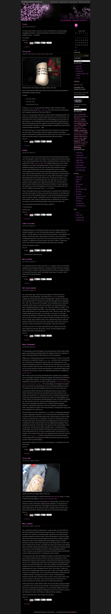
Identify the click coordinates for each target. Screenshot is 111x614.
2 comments (27, 519)
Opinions (39, 54)
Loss (79, 133)
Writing (77, 147)
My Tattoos (79, 191)
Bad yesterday (27, 259)
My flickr (78, 186)
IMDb (77, 182)
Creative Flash (37, 526)
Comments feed (80, 217)
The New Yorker (80, 203)
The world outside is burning (34, 384)
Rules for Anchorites (81, 167)
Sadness (81, 138)
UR (64, 496)
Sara (84, 138)
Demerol (55, 296)
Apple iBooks (79, 177)
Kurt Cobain (83, 128)
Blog (75, 118)
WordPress (73, 612)
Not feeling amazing (29, 288)
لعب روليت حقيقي (48, 360)
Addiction (76, 114)
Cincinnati (82, 118)
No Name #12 (79, 71)
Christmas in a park (61, 381)
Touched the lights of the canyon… (82, 74)
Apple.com (78, 179)
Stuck (83, 140)
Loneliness (82, 131)
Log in (77, 212)
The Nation (79, 200)
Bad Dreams (85, 116)
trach (49, 266)
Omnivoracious (80, 165)
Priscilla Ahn (32, 108)
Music (81, 134)
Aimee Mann (82, 114)
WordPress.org (80, 220)
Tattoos (43, 54)
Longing (76, 132)
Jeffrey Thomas (80, 162)
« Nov (75, 50)
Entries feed (79, 215)
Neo (35, 163)
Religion (76, 138)
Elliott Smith (83, 121)
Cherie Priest (79, 152)
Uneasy (83, 145)
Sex (79, 140)
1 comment (26, 46)
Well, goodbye (27, 523)
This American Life (80, 205)
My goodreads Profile (81, 189)
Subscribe (78, 101)
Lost (82, 133)
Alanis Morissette (55, 496)
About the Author (84, 2)
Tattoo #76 (26, 51)
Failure (75, 123)
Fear (79, 123)
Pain (80, 136)
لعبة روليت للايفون (26, 372)
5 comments (27, 218)
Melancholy (76, 134)
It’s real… (78, 78)
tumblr (49, 412)
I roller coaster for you (81, 157)
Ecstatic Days (79, 155)
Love (86, 133)
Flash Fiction (73, 2)
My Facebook (79, 184)
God (75, 127)
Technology (83, 142)
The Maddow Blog (80, 170)
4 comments (27, 603)
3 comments (27, 453)
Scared (24, 150)
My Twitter (78, 194)
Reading (85, 136)
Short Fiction (63, 2)
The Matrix (40, 163)
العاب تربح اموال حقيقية (33, 435)
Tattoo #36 (26, 458)
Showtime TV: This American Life (81, 197)
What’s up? (79, 68)
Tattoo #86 (78, 66)
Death (83, 120)
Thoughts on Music (49, 54)
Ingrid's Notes (79, 160)
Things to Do (54, 2)
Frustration (82, 125)
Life (35, 26)
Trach (79, 145)
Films (83, 123)
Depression (77, 121)
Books (78, 118)
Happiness (79, 127)
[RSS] (76, 26)
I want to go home (28, 223)
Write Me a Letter (78, 84)
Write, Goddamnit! (28, 344)
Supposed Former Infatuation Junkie (48, 498)
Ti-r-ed (24, 24)
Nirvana (85, 134)
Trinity (46, 188)
